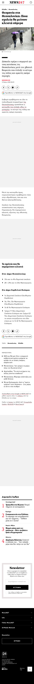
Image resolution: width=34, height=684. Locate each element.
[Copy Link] (17, 87)
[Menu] (3, 2)
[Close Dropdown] (31, 612)
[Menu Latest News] (31, 2)
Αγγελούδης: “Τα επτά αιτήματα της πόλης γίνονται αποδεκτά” (17, 372)
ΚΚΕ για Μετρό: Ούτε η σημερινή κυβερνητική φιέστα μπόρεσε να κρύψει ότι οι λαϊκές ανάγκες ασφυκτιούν (16, 359)
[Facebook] (3, 87)
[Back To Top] (29, 669)
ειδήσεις (20, 396)
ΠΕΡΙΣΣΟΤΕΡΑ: (7, 352)
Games (10, 402)
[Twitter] (8, 87)
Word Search (19, 404)
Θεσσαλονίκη (13, 9)
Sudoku (4, 404)
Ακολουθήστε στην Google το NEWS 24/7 (15, 393)
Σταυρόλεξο (28, 402)
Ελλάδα (4, 9)
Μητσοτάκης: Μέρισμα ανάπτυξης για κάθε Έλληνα (17, 378)
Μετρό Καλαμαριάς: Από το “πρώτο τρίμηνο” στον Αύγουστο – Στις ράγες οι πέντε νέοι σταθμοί (17, 384)
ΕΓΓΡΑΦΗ (17, 641)
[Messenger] (13, 87)
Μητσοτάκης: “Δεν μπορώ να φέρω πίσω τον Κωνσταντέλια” (17, 367)
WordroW (10, 404)
